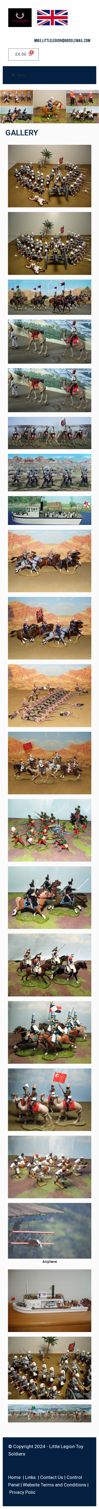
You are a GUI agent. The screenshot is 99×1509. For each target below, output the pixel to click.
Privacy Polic (22, 1492)
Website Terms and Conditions (54, 1484)
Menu (21, 75)
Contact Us (51, 1477)
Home (14, 1477)
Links (30, 1477)
